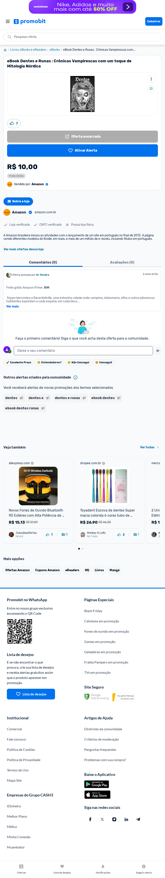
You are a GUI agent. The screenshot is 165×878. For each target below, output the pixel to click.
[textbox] (83, 350)
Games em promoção (99, 641)
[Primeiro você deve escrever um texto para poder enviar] (158, 350)
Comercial (14, 729)
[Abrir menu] (8, 21)
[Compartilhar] (151, 88)
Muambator (16, 847)
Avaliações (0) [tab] (122, 262)
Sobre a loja (20, 201)
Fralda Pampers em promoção (106, 662)
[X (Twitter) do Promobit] (102, 819)
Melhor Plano (17, 816)
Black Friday (93, 611)
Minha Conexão (19, 837)
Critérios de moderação (101, 739)
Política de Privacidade (23, 760)
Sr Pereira (42, 274)
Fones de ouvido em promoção (106, 631)
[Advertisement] (82, 427)
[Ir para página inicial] (6, 50)
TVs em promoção (97, 672)
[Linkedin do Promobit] (126, 819)
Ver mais (12, 306)
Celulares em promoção (101, 621)
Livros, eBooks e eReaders (28, 50)
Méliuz (12, 826)
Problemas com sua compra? (105, 760)
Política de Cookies (21, 749)
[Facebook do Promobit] (90, 819)
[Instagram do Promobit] (114, 819)
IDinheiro (14, 806)
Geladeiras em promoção (102, 652)
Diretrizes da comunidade (103, 729)
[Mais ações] (151, 79)
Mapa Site (14, 780)
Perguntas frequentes (100, 749)
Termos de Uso (18, 770)
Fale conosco (16, 739)
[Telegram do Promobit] (138, 819)
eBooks (55, 50)
